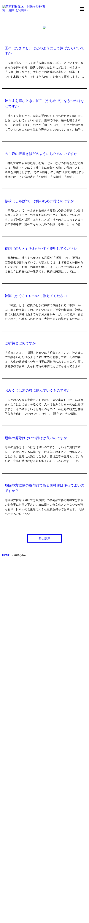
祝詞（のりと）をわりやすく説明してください (41, 248)
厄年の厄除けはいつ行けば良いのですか (36, 438)
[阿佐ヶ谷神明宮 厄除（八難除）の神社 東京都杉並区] (23, 8)
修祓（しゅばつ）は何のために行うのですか (39, 201)
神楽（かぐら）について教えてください (36, 296)
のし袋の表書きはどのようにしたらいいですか (41, 153)
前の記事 (44, 538)
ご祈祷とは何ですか (20, 343)
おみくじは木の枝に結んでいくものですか (37, 390)
